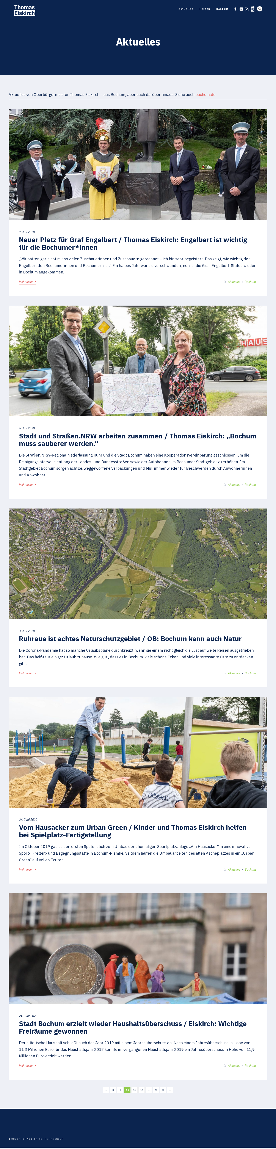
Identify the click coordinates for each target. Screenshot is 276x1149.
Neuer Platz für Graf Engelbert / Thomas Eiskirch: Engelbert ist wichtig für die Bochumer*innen (133, 243)
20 (156, 1090)
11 (134, 1090)
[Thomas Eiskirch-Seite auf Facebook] (235, 9)
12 (141, 1090)
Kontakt (222, 9)
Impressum (55, 1139)
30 (163, 1090)
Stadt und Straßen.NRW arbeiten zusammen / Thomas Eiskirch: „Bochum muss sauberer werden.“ (137, 439)
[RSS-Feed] (247, 9)
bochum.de (205, 94)
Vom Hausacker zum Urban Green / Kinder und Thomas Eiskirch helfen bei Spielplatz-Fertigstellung (133, 831)
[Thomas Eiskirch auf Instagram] (241, 9)
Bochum (250, 282)
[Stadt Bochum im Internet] (253, 9)
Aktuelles (186, 9)
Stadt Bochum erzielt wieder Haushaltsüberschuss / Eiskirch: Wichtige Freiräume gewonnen (133, 1027)
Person (204, 9)
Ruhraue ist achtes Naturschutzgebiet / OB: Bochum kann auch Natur (130, 638)
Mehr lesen (27, 281)
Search (259, 8)
